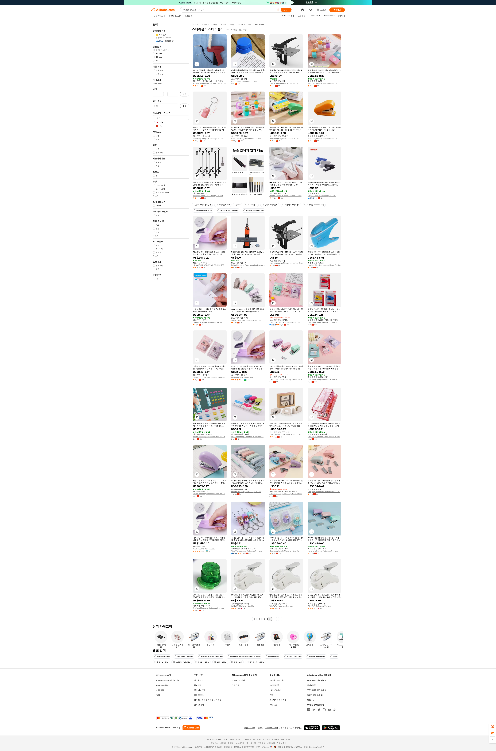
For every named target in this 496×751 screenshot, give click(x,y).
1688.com (221, 739)
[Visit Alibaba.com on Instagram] (324, 709)
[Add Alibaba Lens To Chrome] (191, 727)
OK (184, 94)
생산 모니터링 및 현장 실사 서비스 (207, 700)
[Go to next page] (280, 619)
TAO (268, 739)
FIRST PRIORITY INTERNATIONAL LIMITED (286, 434)
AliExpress (211, 739)
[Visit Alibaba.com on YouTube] (329, 709)
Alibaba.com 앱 (271, 728)
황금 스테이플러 (162, 662)
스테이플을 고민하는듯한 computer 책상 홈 (245, 656)
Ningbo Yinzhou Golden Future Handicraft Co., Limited (286, 196)
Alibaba (195, 24)
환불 (271, 695)
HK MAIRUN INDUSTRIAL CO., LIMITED (208, 265)
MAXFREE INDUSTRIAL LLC (242, 377)
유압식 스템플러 (203, 662)
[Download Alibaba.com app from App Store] (312, 727)
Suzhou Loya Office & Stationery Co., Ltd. (324, 437)
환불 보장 (198, 685)
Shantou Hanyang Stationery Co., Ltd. (246, 320)
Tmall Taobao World (235, 739)
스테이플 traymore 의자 (315, 205)
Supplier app (249, 728)
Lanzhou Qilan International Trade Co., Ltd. (324, 265)
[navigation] (171, 322)
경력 (158, 695)
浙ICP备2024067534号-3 (314, 747)
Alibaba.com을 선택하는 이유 (168, 680)
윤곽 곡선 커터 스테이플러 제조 (212, 656)
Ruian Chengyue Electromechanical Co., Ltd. (286, 83)
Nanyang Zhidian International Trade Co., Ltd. (210, 377)
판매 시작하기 (312, 685)
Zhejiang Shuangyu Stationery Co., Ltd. (208, 608)
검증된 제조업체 (238, 680)
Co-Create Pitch (162, 685)
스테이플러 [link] (259, 24)
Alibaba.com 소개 (163, 675)
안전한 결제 (198, 680)
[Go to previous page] (254, 619)
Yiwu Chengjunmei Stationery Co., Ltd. (284, 322)
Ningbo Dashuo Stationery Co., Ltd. (322, 196)
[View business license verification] (271, 747)
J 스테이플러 (252, 205)
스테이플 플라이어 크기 (317, 656)
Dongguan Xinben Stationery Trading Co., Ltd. (210, 322)
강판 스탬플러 (221, 662)
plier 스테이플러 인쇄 (203, 205)
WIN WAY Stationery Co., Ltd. (242, 606)
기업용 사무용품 (227, 24)
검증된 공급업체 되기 (315, 695)
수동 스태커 (238, 662)
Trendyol (275, 739)
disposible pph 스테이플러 (229, 210)
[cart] (311, 10)
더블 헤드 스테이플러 (292, 205)
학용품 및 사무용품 (209, 24)
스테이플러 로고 (224, 205)
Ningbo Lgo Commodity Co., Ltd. (244, 81)
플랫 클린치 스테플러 (256, 662)
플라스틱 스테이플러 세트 (255, 210)
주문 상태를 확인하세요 (316, 690)
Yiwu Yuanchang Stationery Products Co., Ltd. (324, 322)
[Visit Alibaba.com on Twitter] (319, 709)
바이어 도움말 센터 (277, 680)
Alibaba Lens (170, 728)
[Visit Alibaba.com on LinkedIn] (313, 709)
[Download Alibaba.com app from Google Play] (331, 727)
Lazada (248, 739)
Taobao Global (258, 739)
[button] (278, 9)
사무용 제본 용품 (244, 24)
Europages (285, 739)
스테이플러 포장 (273, 656)
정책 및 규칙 (199, 705)
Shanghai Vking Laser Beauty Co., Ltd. (208, 196)
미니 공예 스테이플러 (183, 662)
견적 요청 (235, 685)
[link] (492, 726)
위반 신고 (273, 705)
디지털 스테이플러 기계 (204, 210)
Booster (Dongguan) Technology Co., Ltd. (209, 83)
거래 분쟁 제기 (275, 690)
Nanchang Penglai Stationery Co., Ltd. (323, 83)
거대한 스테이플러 (163, 656)
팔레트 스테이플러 (271, 205)
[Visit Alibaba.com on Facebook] (308, 709)
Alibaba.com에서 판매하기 (317, 680)
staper (335, 656)
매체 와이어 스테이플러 (185, 656)
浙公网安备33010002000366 (290, 747)
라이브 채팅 (274, 685)
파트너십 (310, 700)
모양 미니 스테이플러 (294, 656)
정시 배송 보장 (200, 690)
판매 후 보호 (199, 695)
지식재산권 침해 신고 (277, 700)
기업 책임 (160, 690)
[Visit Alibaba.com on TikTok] (334, 709)
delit (239, 205)
